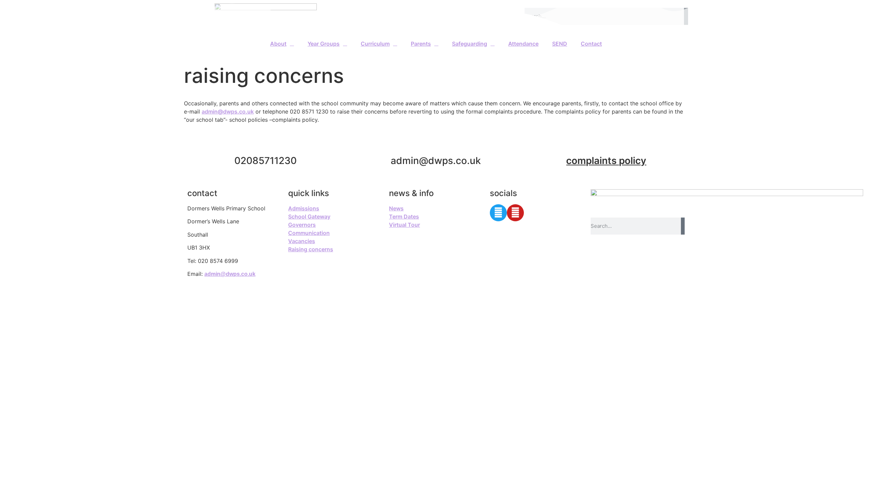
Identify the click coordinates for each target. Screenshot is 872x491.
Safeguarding (469, 43)
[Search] (683, 226)
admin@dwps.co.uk (228, 111)
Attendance (523, 43)
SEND (559, 43)
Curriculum (375, 43)
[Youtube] (515, 212)
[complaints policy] (606, 143)
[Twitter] (498, 212)
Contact (591, 43)
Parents (421, 43)
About (278, 43)
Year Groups (324, 43)
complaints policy (606, 160)
